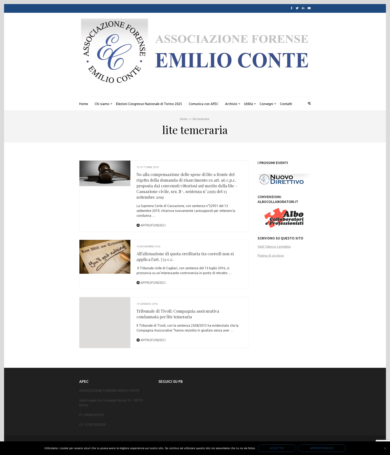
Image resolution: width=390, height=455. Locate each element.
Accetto (277, 448)
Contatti (286, 104)
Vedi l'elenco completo (274, 246)
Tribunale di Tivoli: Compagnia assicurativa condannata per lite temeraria (177, 313)
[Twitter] (297, 8)
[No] (385, 448)
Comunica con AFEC (203, 104)
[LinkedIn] (303, 8)
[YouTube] (309, 8)
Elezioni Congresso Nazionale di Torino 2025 (149, 104)
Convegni (266, 104)
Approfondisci (153, 225)
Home (83, 104)
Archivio (231, 104)
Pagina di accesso (271, 255)
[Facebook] (291, 8)
